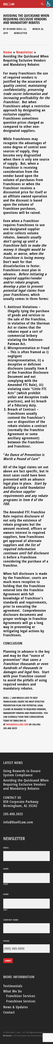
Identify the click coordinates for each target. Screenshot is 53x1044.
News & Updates (15, 1007)
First (5, 884)
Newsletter (20, 33)
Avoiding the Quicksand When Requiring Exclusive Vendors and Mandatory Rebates (26, 784)
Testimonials (12, 986)
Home (7, 52)
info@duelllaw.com (17, 724)
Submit (8, 960)
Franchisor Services (20, 996)
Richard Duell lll (16, 29)
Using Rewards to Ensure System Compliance (22, 773)
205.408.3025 (13, 813)
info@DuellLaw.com (18, 822)
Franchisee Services (20, 1001)
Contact (9, 1012)
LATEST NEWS (13, 762)
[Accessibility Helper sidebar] (49, 3)
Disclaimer (7, 1035)
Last (5, 910)
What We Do (12, 991)
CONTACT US (12, 797)
